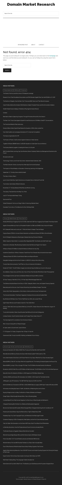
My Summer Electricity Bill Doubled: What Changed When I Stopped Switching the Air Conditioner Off (28, 408)
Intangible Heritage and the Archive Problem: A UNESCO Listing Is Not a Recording (23, 260)
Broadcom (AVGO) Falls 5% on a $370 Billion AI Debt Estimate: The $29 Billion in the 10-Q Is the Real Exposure (30, 369)
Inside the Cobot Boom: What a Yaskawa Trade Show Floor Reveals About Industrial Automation (27, 252)
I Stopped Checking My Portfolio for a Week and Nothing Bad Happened (21, 404)
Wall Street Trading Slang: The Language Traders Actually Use (18, 459)
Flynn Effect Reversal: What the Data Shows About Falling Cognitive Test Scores (23, 446)
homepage (52, 56)
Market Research (37, 479)
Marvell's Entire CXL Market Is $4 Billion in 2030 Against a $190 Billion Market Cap (23, 373)
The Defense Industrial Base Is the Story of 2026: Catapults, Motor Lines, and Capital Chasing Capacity (28, 283)
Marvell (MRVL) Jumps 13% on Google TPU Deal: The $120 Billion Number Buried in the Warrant (27, 365)
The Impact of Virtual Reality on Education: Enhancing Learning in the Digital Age (23, 168)
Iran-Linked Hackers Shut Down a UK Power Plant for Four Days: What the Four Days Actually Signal (28, 357)
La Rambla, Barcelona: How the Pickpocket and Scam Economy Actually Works (23, 427)
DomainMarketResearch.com (35, 477)
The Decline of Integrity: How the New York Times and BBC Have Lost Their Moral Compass (26, 101)
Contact (5, 112)
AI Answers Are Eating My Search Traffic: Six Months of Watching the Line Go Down (24, 388)
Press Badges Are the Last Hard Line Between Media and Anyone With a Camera (23, 275)
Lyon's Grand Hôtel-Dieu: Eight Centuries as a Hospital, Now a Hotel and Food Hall (23, 180)
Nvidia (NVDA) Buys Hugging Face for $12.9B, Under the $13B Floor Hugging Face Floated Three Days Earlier (30, 221)
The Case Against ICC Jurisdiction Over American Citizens (17, 320)
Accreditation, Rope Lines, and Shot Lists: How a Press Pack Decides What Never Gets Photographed (28, 272)
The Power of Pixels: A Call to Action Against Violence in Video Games (20, 139)
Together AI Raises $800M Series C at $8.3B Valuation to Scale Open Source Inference (24, 143)
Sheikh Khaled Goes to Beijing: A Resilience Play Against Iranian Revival (21, 109)
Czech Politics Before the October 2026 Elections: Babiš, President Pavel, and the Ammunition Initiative (28, 105)
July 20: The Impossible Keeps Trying (12, 195)
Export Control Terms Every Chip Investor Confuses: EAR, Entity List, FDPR (21, 456)
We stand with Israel (8, 157)
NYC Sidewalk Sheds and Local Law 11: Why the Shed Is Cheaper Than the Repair (23, 229)
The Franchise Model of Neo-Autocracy (13, 124)
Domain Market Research (31, 4)
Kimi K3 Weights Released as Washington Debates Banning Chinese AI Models (22, 237)
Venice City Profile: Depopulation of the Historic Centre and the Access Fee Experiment (24, 291)
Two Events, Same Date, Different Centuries (14, 184)
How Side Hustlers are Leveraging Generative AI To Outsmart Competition (21, 132)
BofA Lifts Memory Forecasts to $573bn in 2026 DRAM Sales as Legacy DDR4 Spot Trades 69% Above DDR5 (30, 384)
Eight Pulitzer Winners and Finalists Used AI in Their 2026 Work (18, 302)
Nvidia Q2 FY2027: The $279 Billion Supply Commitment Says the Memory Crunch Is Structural (27, 268)
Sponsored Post (7, 199)
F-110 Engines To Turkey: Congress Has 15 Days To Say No (18, 331)
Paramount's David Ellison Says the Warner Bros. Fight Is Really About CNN (22, 411)
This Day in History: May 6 (9, 176)
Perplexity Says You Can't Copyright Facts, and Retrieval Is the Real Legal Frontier (23, 415)
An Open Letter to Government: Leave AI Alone (14, 327)
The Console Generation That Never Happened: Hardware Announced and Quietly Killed (25, 295)
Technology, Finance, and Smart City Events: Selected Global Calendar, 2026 (22, 160)
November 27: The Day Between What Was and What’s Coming (19, 187)
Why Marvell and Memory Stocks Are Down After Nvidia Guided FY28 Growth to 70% (24, 353)
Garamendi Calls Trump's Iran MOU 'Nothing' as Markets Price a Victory (21, 335)
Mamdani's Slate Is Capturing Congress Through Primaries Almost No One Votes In (24, 116)
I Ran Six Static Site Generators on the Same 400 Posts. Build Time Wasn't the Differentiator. (26, 423)
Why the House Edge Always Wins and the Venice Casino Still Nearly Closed (22, 435)
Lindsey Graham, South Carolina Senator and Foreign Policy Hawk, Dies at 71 (22, 316)
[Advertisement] (31, 30)
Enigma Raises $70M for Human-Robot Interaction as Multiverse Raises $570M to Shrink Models (27, 233)
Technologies (19, 479)
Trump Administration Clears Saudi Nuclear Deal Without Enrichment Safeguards (23, 312)
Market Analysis (28, 479)
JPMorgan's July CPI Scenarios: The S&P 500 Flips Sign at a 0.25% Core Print (22, 381)
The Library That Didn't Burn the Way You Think (15, 191)
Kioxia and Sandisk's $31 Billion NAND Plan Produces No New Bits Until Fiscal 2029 (24, 350)
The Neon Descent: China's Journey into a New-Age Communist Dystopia (21, 164)
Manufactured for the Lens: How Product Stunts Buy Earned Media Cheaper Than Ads (24, 287)
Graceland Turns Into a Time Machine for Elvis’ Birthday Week (18, 207)
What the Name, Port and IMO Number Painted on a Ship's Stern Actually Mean (22, 442)
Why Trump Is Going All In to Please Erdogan (14, 323)
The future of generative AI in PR (11, 136)
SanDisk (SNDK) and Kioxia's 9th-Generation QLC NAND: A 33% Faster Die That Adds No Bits (26, 377)
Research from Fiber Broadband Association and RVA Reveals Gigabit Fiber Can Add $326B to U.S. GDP (29, 97)
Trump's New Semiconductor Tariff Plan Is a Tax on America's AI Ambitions (22, 264)
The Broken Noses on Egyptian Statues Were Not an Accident (18, 431)
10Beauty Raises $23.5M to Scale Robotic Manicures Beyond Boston (20, 256)
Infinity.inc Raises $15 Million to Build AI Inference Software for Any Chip (21, 248)
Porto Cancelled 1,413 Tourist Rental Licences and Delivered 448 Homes (21, 438)
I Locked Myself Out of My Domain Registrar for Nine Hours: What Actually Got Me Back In (25, 400)
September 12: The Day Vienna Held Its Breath (14, 172)
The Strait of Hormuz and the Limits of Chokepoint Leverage (18, 93)
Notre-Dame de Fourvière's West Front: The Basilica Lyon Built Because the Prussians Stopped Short (28, 463)
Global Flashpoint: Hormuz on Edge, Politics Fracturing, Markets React (21, 203)
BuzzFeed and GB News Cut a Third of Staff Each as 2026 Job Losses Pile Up (22, 299)
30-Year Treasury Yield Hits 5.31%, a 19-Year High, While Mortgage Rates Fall (22, 279)
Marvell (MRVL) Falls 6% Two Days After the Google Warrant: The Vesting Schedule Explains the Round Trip (30, 361)
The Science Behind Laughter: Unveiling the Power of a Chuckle (19, 147)
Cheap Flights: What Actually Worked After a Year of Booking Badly (20, 396)
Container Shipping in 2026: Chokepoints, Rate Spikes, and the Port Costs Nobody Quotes (25, 419)
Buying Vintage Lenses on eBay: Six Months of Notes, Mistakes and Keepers (22, 392)
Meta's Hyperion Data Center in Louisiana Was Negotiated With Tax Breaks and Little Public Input (27, 241)
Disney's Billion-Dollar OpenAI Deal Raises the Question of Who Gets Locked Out (23, 128)
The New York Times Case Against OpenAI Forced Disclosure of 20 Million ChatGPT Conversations (28, 120)
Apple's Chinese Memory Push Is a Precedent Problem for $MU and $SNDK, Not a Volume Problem (28, 225)
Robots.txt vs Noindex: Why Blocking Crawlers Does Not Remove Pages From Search (24, 245)
